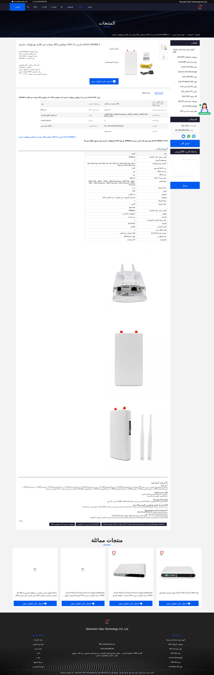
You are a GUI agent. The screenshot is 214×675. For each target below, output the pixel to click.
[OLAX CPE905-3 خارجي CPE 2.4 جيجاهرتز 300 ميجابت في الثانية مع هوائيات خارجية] (138, 61)
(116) (189, 67)
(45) (187, 57)
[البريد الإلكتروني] (183, 136)
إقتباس (17, 7)
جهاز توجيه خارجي (178, 35)
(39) (183, 50)
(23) (188, 111)
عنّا (62, 7)
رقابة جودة (38, 649)
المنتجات (80, 7)
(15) (189, 77)
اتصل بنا (54, 7)
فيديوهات (70, 7)
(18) (189, 96)
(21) (189, 91)
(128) (187, 62)
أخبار (38, 653)
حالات (38, 658)
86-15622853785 (40, 1)
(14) (187, 82)
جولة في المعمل (38, 644)
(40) (187, 101)
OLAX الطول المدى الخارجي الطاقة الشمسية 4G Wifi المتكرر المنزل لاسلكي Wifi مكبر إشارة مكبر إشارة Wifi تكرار (84, 594)
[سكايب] (193, 136)
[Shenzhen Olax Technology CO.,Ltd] (200, 7)
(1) (189, 106)
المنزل (90, 7)
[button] (197, 575)
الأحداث (44, 7)
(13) (188, 86)
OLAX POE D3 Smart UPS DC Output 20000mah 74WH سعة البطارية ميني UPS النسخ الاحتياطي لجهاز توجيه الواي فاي (132, 594)
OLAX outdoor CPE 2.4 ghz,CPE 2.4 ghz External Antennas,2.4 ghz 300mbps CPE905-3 (134, 524)
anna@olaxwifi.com (21, 1)
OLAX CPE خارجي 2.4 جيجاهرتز (88, 524)
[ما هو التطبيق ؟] (188, 136)
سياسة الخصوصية (38, 667)
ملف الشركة (38, 640)
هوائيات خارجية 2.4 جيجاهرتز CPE (62, 524)
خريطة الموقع (38, 662)
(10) (187, 72)
